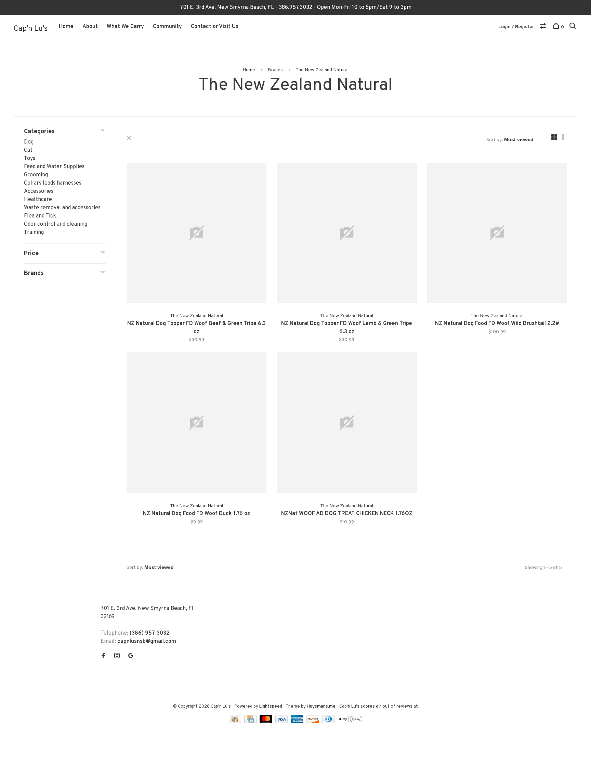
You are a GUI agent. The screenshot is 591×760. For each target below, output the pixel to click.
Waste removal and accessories (62, 207)
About (90, 26)
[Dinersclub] (329, 721)
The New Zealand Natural (322, 70)
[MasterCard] (267, 721)
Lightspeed (270, 706)
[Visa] (282, 721)
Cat (28, 150)
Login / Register (516, 27)
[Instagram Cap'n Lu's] (117, 656)
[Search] (573, 27)
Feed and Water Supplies (54, 166)
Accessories (38, 191)
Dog (29, 142)
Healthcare (38, 199)
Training (34, 232)
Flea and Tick (40, 216)
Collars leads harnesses (52, 183)
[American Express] (298, 721)
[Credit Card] (251, 721)
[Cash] (235, 721)
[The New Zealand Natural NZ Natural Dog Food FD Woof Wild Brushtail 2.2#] (497, 234)
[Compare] (544, 27)
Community (167, 26)
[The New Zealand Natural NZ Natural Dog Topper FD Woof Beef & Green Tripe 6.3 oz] (196, 234)
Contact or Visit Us (214, 26)
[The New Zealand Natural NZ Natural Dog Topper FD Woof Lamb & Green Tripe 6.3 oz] (347, 234)
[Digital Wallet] (350, 721)
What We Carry (125, 26)
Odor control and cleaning (55, 224)
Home (66, 26)
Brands (275, 70)
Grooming (36, 175)
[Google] (130, 656)
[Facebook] (103, 656)
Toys (29, 158)
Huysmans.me (322, 706)
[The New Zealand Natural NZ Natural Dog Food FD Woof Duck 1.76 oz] (196, 423)
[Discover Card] (313, 721)
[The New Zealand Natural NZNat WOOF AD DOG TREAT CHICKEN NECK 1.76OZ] (347, 423)
